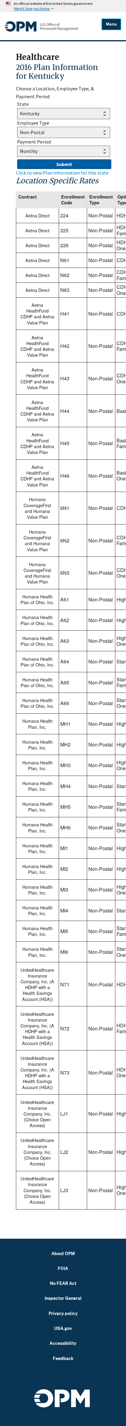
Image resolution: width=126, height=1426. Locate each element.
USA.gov (63, 1328)
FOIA (63, 1268)
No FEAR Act (63, 1283)
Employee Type (33, 123)
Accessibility (63, 1343)
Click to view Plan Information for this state (62, 173)
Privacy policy (63, 1313)
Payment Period (34, 142)
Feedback (63, 1358)
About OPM (63, 1253)
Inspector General (63, 1298)
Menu (111, 24)
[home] (53, 26)
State (23, 104)
